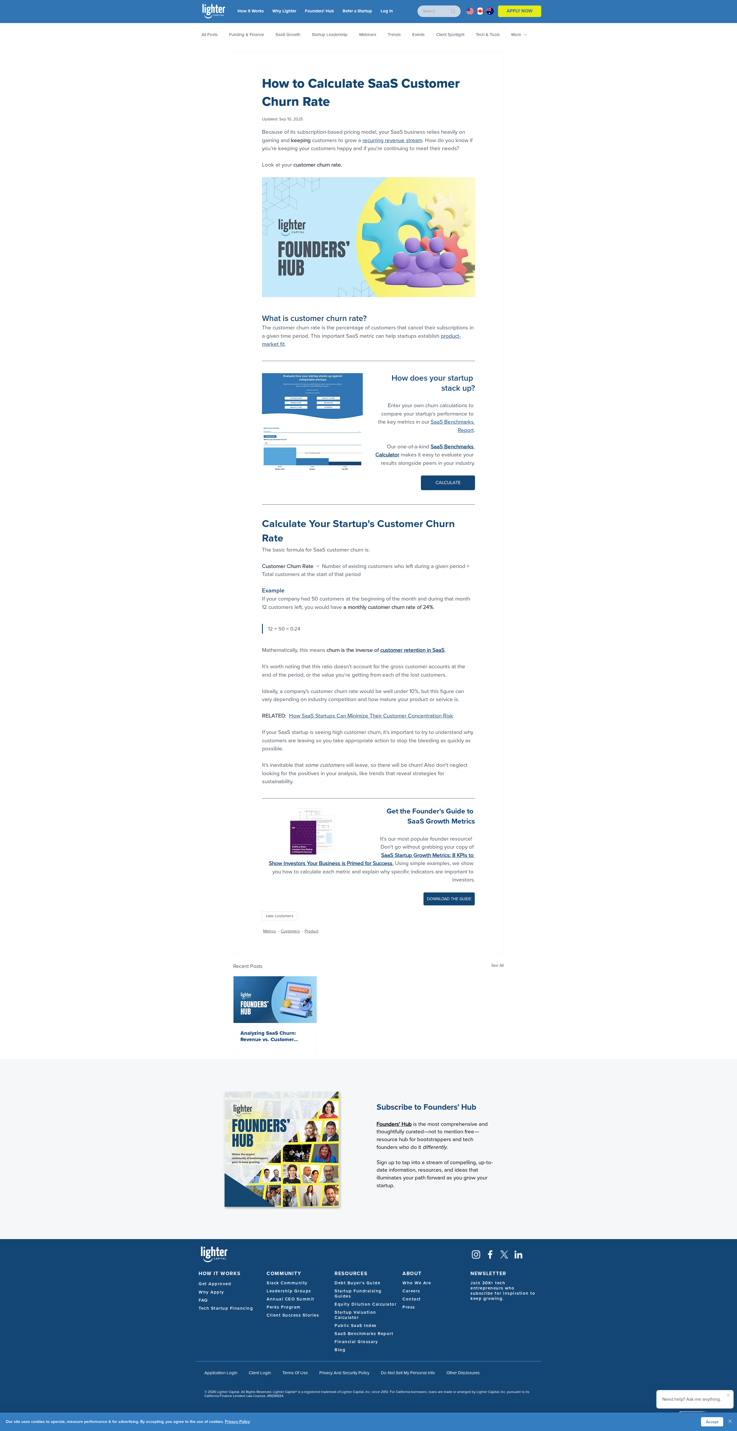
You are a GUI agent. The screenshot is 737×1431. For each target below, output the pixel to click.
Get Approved (215, 1283)
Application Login (220, 1372)
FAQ (203, 1300)
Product (311, 931)
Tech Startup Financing (226, 1308)
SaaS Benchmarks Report (364, 1333)
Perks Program (284, 1307)
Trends (394, 34)
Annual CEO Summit (290, 1299)
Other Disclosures (463, 1372)
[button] (386, 11)
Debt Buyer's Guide (357, 1282)
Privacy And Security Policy (344, 1372)
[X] (504, 1254)
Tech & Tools (488, 34)
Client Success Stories (293, 1315)
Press (408, 1307)
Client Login (260, 1372)
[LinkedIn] (518, 1254)
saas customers (280, 915)
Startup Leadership (329, 34)
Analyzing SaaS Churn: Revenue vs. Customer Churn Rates (268, 1036)
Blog (340, 1349)
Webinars (367, 34)
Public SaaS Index (356, 1325)
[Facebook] (490, 1254)
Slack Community (287, 1282)
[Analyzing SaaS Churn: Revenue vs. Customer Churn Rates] (275, 999)
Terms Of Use (295, 1372)
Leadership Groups (289, 1291)
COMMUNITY (284, 1273)
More (516, 34)
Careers (411, 1291)
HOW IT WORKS (219, 1273)
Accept (712, 1421)
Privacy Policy (237, 1421)
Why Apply (211, 1292)
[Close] (730, 1421)
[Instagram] (476, 1254)
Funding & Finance (246, 34)
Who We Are (416, 1282)
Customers (290, 931)
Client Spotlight (450, 34)
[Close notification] (728, 1395)
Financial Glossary (356, 1341)
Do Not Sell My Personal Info (408, 1372)
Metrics (269, 931)
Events (418, 34)
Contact (411, 1299)
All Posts (210, 34)
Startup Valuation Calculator (355, 1315)
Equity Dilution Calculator (365, 1304)
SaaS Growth (288, 34)
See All (497, 965)
